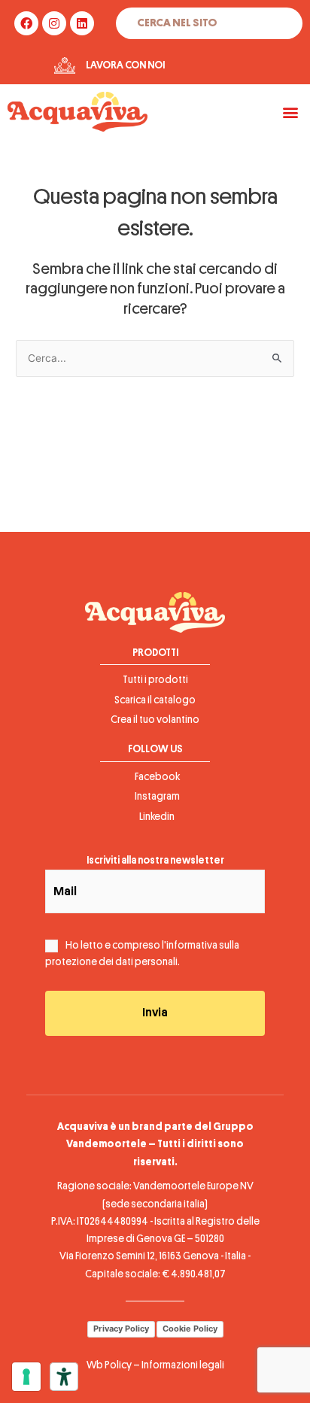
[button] (290, 111)
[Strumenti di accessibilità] (64, 1376)
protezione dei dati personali (111, 962)
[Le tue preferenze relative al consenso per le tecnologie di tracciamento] (26, 1376)
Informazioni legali (182, 1365)
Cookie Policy (190, 1328)
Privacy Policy (121, 1328)
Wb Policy (109, 1365)
